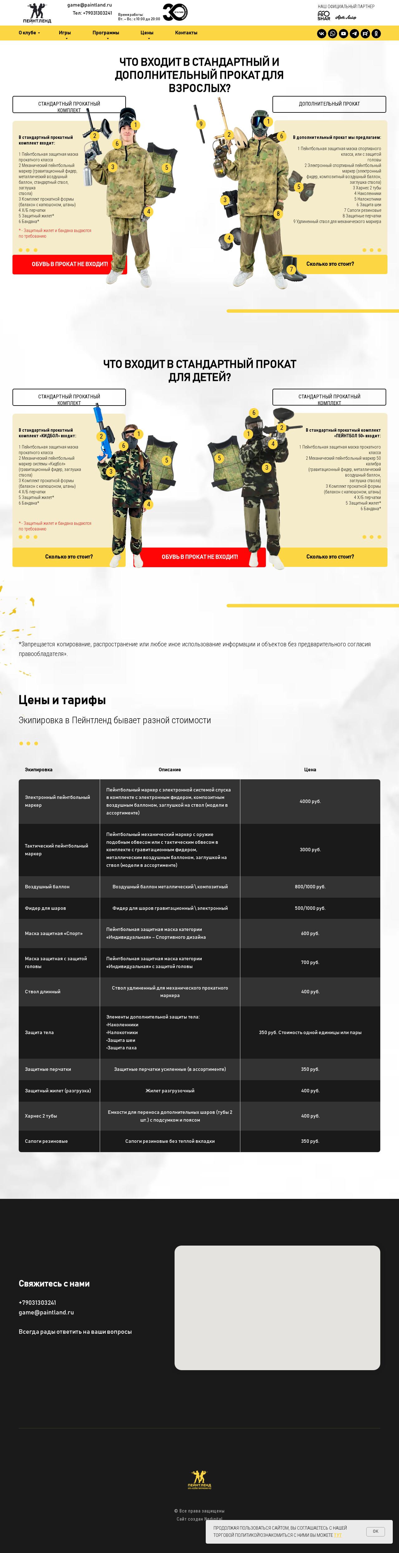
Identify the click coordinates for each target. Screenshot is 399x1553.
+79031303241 (37, 1303)
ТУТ (338, 1535)
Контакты (186, 32)
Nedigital (213, 1519)
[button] (330, 264)
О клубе (27, 32)
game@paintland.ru (89, 4)
